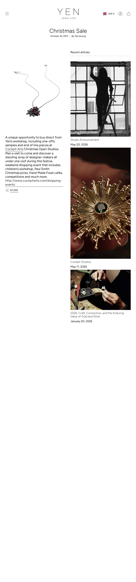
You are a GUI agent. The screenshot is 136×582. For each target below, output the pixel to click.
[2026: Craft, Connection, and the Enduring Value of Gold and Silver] (100, 290)
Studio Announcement (84, 139)
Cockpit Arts (14, 149)
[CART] (128, 14)
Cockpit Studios (80, 262)
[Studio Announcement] (100, 99)
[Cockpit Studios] (100, 203)
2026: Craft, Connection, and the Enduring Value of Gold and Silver (97, 314)
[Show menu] (7, 14)
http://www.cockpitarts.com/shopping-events (33, 182)
